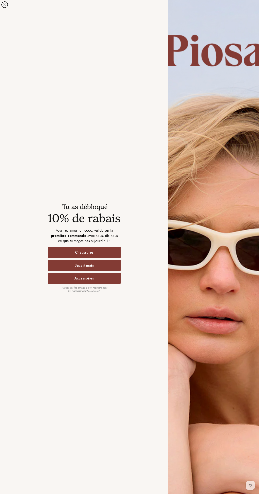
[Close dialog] (5, 5)
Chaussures (84, 252)
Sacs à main (84, 265)
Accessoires (84, 278)
